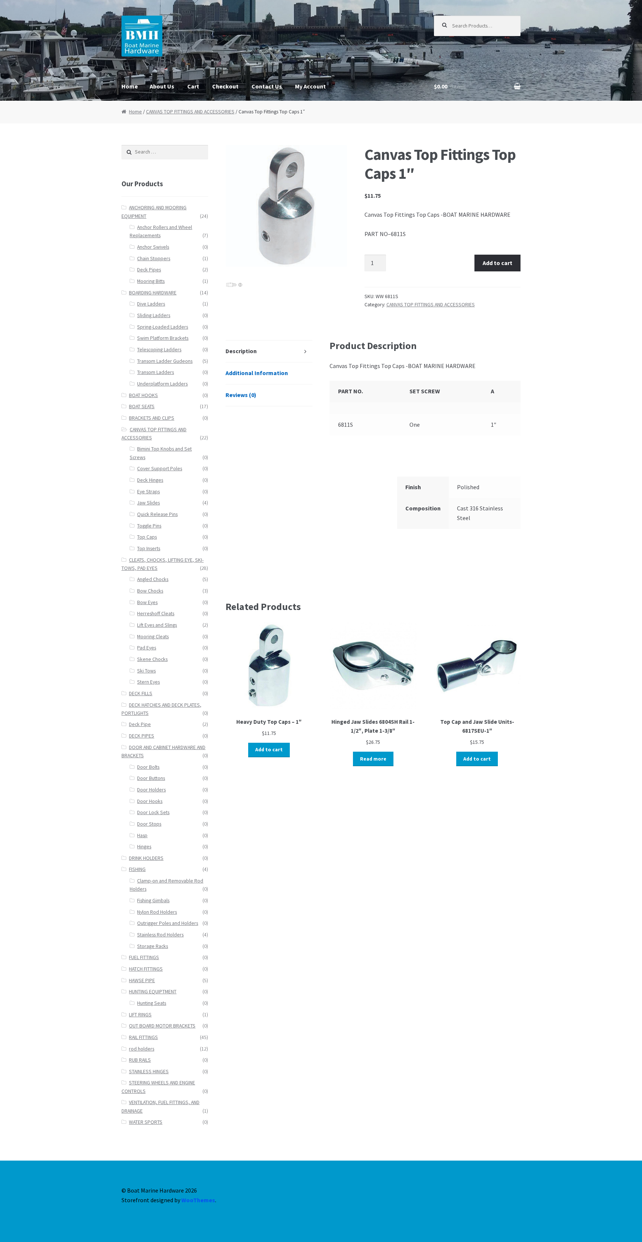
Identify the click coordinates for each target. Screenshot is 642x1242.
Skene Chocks (152, 659)
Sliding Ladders (153, 315)
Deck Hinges (150, 480)
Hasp (142, 835)
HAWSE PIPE (142, 980)
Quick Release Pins (157, 514)
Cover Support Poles (159, 468)
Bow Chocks (150, 591)
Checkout (225, 86)
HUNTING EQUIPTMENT (152, 991)
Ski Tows (146, 671)
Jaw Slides (148, 503)
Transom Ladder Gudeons (164, 361)
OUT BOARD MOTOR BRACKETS (162, 1026)
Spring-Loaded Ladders (162, 327)
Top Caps (147, 537)
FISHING (137, 869)
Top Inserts (148, 548)
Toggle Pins (149, 526)
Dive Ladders (151, 304)
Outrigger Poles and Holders (167, 923)
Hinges (144, 846)
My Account (310, 86)
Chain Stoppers (153, 258)
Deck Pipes (149, 270)
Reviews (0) (241, 395)
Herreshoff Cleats (155, 613)
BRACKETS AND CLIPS (151, 418)
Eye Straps (148, 491)
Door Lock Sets (153, 812)
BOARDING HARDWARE (152, 293)
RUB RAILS (140, 1060)
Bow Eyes (147, 602)
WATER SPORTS (145, 1122)
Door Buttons (151, 778)
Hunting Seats (151, 1003)
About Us (162, 86)
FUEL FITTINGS (144, 957)
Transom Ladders (155, 372)
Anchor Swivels (153, 247)
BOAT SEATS (142, 406)
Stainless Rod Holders (160, 935)
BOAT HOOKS (143, 395)
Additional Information (257, 373)
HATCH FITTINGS (146, 969)
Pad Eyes (146, 648)
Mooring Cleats (153, 636)
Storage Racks (152, 946)
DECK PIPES (141, 736)
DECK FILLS (140, 693)
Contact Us (267, 86)
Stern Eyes (148, 682)
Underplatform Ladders (162, 384)
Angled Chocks (152, 579)
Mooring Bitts (151, 281)
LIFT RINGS (140, 1015)
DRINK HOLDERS (146, 858)
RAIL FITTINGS (143, 1037)
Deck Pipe (140, 724)
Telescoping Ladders (159, 349)
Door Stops (149, 824)
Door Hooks (149, 801)
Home (129, 86)
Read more (373, 759)
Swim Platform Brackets (162, 338)
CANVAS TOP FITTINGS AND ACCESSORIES (190, 112)
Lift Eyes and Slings (157, 625)
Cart (193, 86)
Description (241, 351)
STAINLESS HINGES (149, 1071)
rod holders (141, 1049)
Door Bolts (148, 767)
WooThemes (198, 1200)
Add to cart (497, 263)
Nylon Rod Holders (157, 912)
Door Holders (151, 790)
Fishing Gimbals (153, 900)
